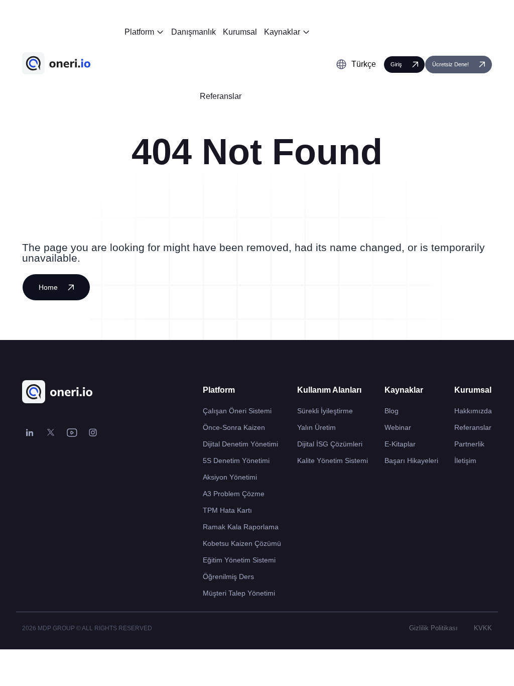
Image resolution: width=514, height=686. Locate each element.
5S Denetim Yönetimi (236, 460)
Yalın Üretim (316, 427)
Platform (139, 32)
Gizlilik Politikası (433, 628)
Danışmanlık (193, 32)
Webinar (397, 427)
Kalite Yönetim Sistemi (332, 460)
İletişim (465, 460)
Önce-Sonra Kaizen (234, 427)
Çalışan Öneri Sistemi (237, 411)
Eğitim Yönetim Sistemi (239, 560)
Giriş (396, 64)
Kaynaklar (282, 32)
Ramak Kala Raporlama (241, 527)
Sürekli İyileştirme (325, 411)
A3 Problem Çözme (234, 494)
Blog (391, 411)
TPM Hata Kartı (227, 510)
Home (48, 287)
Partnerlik (469, 444)
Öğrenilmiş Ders (228, 577)
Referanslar (220, 96)
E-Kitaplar (400, 444)
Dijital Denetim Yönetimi (240, 444)
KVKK (483, 628)
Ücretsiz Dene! (450, 64)
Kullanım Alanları (329, 390)
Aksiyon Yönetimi (230, 477)
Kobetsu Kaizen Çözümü (242, 543)
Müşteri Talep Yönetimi (239, 593)
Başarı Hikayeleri (411, 460)
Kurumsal (240, 32)
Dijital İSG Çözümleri (329, 444)
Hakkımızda (473, 411)
